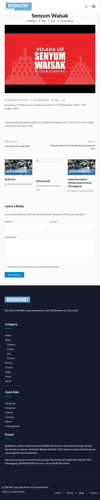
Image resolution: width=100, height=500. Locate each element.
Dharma (11, 344)
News (8, 339)
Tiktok (8, 421)
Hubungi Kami (12, 426)
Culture (11, 358)
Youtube (9, 417)
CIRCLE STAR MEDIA (13, 491)
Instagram (10, 407)
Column (9, 367)
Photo (8, 376)
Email (54, 221)
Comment (11, 237)
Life (9, 353)
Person (8, 362)
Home (8, 335)
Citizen (10, 349)
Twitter (9, 412)
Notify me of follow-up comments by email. (33, 266)
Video (56, 100)
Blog (81, 492)
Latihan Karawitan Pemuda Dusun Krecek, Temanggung (48, 183)
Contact (94, 492)
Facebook (10, 403)
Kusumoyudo (12, 181)
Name (9, 221)
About (8, 381)
